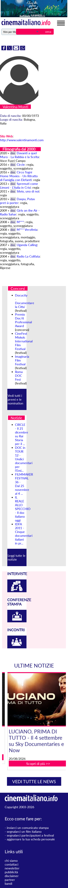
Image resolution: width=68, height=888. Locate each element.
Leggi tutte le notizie (16, 557)
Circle (21, 164)
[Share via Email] (16, 49)
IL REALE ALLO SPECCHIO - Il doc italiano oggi (22, 508)
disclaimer (12, 876)
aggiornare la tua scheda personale (31, 839)
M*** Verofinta (27, 229)
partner (10, 880)
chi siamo (11, 860)
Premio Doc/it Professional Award (23, 320)
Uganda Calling (27, 245)
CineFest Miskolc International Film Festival (24, 341)
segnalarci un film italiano (24, 831)
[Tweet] (10, 49)
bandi (8, 883)
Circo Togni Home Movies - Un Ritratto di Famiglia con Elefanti (19, 176)
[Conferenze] (17, 621)
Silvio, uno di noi (28, 191)
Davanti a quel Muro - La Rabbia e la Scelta (19, 155)
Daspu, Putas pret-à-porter (17, 201)
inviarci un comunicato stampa (28, 828)
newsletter (12, 868)
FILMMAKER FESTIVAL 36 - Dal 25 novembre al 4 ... (24, 483)
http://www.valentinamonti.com (22, 140)
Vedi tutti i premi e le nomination (15, 399)
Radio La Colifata (28, 256)
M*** (20, 222)
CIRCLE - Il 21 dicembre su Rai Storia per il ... (21, 434)
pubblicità (11, 872)
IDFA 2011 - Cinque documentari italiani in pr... (23, 533)
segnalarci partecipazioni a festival (30, 835)
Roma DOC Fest (19, 375)
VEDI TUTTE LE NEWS (34, 781)
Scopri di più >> (36, 763)
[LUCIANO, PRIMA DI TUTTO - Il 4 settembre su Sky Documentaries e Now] (36, 699)
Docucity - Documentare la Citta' (24, 301)
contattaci (11, 864)
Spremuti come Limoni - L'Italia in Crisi (19, 185)
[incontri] (17, 647)
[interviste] (17, 591)
